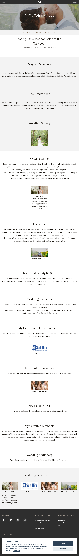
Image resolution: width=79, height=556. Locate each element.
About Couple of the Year (42, 520)
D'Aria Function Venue (39, 259)
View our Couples (39, 523)
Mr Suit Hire (39, 354)
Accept (62, 543)
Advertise (61, 525)
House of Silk (39, 196)
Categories (61, 520)
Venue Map (61, 523)
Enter (35, 525)
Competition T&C (39, 528)
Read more (16, 550)
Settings (63, 548)
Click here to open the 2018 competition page (39, 48)
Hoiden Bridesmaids (39, 391)
